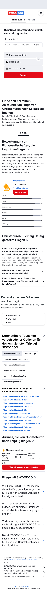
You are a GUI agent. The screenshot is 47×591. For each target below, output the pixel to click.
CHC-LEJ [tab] (23, 133)
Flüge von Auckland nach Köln (15, 410)
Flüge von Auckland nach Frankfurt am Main (21, 396)
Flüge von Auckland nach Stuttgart (17, 430)
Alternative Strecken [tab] (12, 354)
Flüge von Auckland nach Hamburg (17, 420)
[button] (4, 13)
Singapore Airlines (21, 181)
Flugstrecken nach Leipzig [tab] (14, 370)
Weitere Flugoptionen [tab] (12, 382)
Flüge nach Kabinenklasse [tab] (14, 365)
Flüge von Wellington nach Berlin (16, 413)
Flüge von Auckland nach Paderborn (18, 427)
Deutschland (25, 586)
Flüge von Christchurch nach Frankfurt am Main (22, 417)
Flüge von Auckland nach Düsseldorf (18, 403)
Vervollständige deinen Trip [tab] (15, 376)
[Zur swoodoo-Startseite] (16, 13)
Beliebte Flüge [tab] (30, 354)
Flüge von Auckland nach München (17, 407)
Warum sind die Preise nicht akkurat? (20, 576)
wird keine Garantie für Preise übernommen (23, 560)
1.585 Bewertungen (21, 188)
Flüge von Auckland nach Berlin (16, 400)
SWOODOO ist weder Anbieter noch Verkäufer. (20, 567)
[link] (20, 192)
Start (16, 586)
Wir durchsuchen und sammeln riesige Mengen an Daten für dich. (21, 572)
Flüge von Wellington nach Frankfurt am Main (21, 424)
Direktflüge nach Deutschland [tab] (16, 359)
